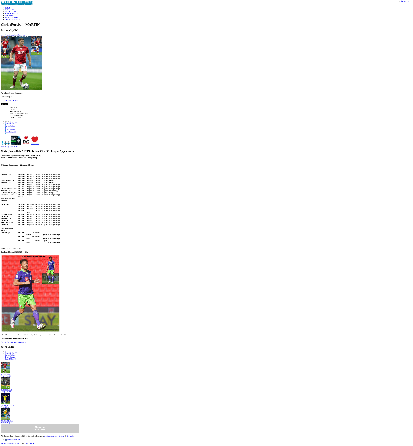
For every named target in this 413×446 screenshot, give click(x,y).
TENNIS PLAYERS (12, 19)
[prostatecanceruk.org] (16, 145)
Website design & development (11, 443)
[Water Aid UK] (6, 145)
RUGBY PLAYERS (12, 17)
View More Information (9, 35)
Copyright (70, 436)
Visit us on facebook (14, 440)
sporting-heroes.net (50, 436)
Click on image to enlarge (9, 100)
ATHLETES (9, 10)
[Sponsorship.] (35, 145)
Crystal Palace (10, 355)
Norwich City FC (11, 353)
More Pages (21, 35)
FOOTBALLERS (11, 13)
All (6, 351)
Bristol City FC (10, 359)
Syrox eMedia (29, 443)
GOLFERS (9, 15)
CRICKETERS (10, 11)
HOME (7, 8)
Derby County (10, 357)
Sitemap (62, 436)
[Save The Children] (26, 145)
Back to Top (5, 146)
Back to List (405, 1)
